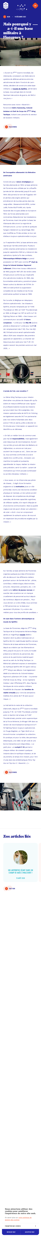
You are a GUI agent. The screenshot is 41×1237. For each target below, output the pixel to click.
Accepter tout (30, 1232)
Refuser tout (11, 1232)
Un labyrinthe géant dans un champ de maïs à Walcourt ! (20, 871)
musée (22, 635)
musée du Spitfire (20, 89)
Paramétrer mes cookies (13, 1226)
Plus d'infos (13, 127)
